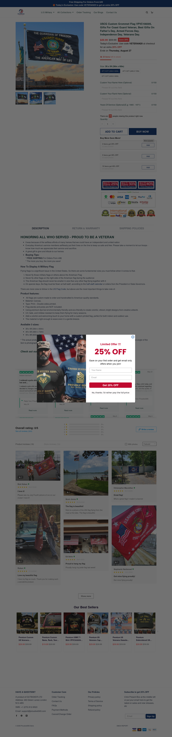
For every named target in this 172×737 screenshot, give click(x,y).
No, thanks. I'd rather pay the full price (110, 392)
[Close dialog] (133, 337)
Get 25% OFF (110, 385)
